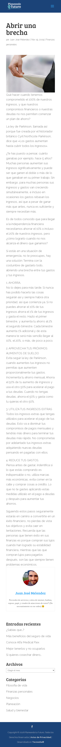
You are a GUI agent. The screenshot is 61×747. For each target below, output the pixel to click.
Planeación (13, 704)
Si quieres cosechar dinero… (23, 654)
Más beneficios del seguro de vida (28, 636)
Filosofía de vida (16, 685)
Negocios (12, 698)
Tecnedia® (38, 742)
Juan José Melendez (20, 39)
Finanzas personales (19, 691)
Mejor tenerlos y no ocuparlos (25, 648)
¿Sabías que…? (15, 629)
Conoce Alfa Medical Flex (22, 642)
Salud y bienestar (17, 710)
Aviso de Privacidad (40, 737)
